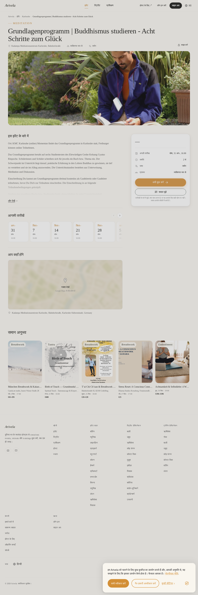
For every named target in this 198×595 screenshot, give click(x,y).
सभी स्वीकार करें (118, 583)
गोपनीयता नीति (171, 573)
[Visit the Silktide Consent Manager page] (187, 583)
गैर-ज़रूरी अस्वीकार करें (145, 583)
